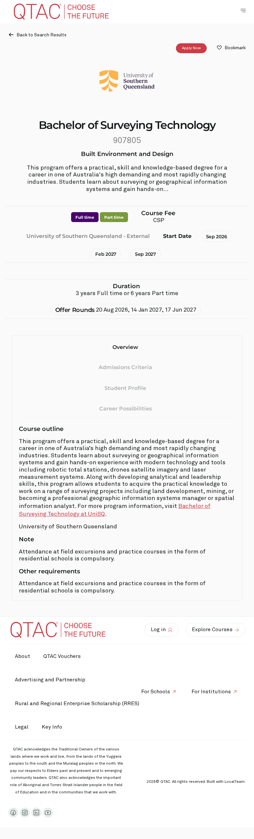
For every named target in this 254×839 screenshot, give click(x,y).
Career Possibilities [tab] (125, 408)
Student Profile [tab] (125, 388)
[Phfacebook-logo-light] (13, 813)
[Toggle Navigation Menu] (243, 10)
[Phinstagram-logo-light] (25, 813)
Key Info (52, 727)
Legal (21, 727)
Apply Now (191, 48)
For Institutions (211, 691)
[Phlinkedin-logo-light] (36, 813)
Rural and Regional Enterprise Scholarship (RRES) (77, 703)
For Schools (155, 691)
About (22, 656)
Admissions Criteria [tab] (125, 367)
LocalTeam (235, 782)
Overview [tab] (125, 347)
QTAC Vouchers (62, 656)
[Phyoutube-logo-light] (48, 813)
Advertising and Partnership (50, 679)
